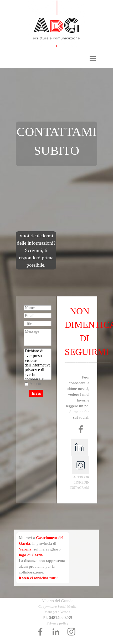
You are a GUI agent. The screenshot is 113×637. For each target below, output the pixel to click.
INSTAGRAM (79, 488)
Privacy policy (57, 623)
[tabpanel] (56, 143)
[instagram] (71, 631)
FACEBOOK (80, 477)
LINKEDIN (81, 482)
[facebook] (40, 631)
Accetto (35, 383)
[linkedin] (55, 631)
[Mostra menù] (92, 58)
